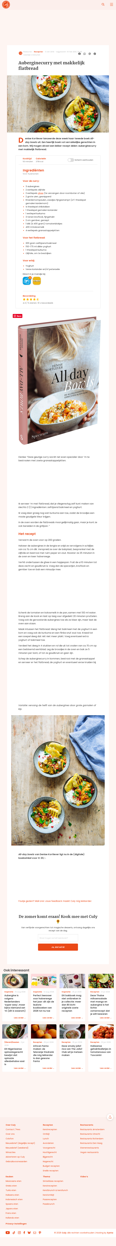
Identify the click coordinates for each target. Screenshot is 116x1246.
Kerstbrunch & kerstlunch (55, 1190)
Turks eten (11, 1190)
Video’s (84, 1176)
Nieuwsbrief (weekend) (17, 1147)
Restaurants (86, 1125)
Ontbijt (46, 1134)
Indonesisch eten (14, 1199)
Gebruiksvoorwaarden (16, 1161)
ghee (40, 193)
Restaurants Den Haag (91, 1143)
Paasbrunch (49, 1204)
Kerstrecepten (50, 1129)
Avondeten (48, 1143)
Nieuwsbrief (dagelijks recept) (20, 1143)
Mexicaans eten (13, 1181)
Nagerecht (48, 1161)
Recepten (38, 52)
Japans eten (12, 1208)
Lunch (46, 1138)
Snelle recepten (50, 1170)
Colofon (10, 1138)
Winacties (10, 1152)
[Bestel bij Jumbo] (37, 281)
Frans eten (11, 1213)
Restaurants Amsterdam (92, 1129)
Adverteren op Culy (15, 1156)
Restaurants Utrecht (90, 1134)
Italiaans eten (12, 1195)
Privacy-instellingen (16, 1223)
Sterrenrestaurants (89, 1147)
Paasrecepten (50, 1199)
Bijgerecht (48, 1156)
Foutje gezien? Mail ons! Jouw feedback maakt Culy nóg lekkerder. (55, 901)
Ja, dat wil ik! (58, 947)
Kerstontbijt (48, 1195)
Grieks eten (11, 1185)
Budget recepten (51, 1166)
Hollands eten (12, 1217)
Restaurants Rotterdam (91, 1138)
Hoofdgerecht (50, 1152)
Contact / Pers (13, 1129)
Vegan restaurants (89, 1152)
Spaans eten (12, 1204)
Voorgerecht (49, 1147)
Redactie (27, 52)
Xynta (110, 1232)
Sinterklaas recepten (53, 1181)
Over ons (10, 1134)
